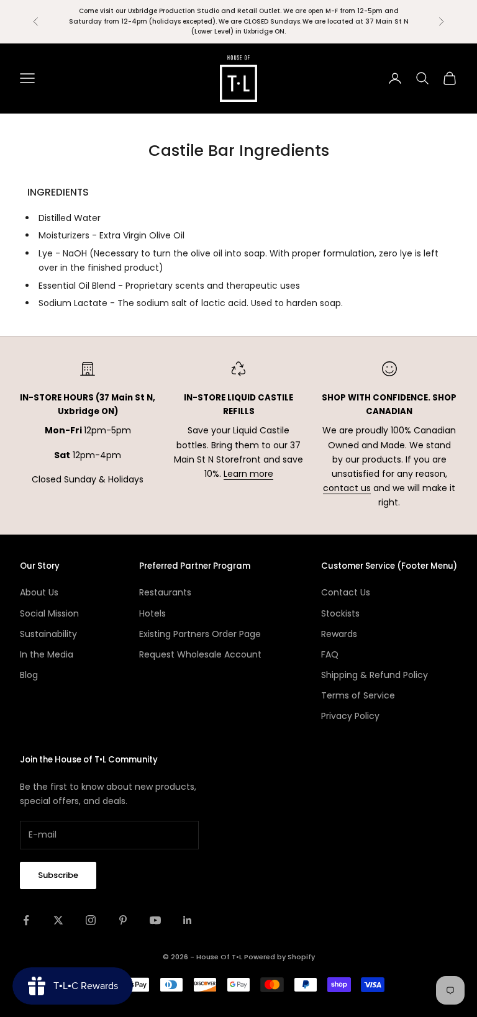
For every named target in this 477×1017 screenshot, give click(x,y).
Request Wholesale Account (200, 654)
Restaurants (165, 592)
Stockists (340, 613)
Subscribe (58, 875)
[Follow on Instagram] (90, 920)
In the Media (46, 654)
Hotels (152, 613)
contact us (347, 488)
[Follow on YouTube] (155, 920)
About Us (39, 592)
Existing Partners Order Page (200, 634)
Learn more (248, 474)
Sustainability (48, 634)
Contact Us (345, 592)
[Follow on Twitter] (58, 920)
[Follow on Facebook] (26, 920)
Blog (29, 675)
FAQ (329, 654)
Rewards (339, 634)
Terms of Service (358, 695)
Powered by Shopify (279, 957)
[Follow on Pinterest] (123, 920)
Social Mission (49, 613)
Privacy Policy (350, 716)
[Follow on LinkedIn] (187, 920)
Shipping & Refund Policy (374, 675)
